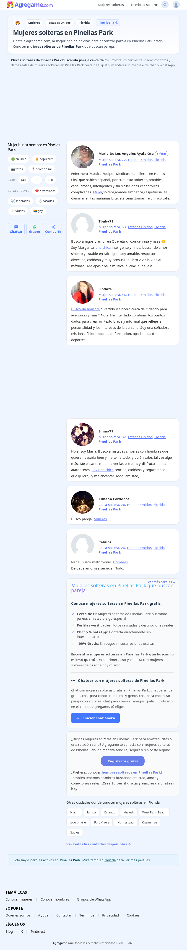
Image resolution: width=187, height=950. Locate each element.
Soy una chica (103, 469)
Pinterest (38, 931)
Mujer (97, 192)
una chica (103, 247)
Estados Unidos (140, 159)
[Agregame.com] (17, 23)
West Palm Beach (154, 812)
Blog (9, 931)
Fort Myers (101, 822)
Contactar (64, 915)
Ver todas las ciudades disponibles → (98, 844)
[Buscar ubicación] (165, 5)
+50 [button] (36, 180)
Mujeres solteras (111, 5)
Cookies (133, 915)
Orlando (109, 812)
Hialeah (129, 812)
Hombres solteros (144, 5)
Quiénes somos (17, 915)
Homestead (125, 822)
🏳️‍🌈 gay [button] (38, 211)
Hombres (120, 562)
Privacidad (110, 915)
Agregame (34, 5)
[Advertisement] (93, 105)
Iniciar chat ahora (95, 718)
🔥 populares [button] (44, 159)
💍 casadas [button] (46, 201)
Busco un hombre (85, 309)
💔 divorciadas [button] (45, 191)
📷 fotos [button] (17, 169)
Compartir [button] (53, 231)
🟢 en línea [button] (18, 159)
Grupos (35, 231)
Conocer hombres (55, 899)
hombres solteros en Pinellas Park (131, 772)
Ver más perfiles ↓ (162, 582)
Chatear (16, 231)
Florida (160, 159)
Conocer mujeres (19, 899)
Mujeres (100, 519)
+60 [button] (50, 180)
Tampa (91, 812)
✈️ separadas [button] (20, 201)
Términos (86, 915)
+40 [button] (23, 180)
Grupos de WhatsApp (94, 899)
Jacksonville (78, 822)
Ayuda (43, 915)
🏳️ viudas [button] (18, 211)
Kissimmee (149, 822)
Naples (74, 832)
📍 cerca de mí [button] (41, 169)
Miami (74, 812)
